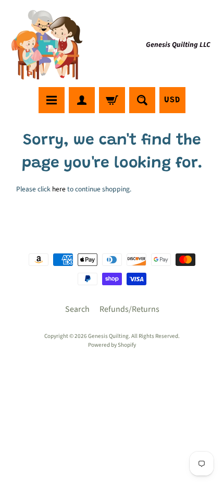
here (59, 189)
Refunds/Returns (129, 309)
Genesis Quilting (108, 336)
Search (77, 309)
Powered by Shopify (112, 345)
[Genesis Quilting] (47, 45)
